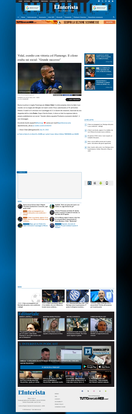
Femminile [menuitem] (68, 17)
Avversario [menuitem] (42, 17)
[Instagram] (106, 1)
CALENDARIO (54, 1)
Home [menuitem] (23, 17)
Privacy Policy (59, 404)
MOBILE (69, 1)
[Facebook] (99, 1)
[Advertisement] (98, 262)
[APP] (90, 183)
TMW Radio (44, 1)
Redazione (35, 1)
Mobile (57, 393)
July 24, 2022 (44, 130)
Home (20, 1)
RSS (56, 396)
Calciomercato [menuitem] (32, 17)
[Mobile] (107, 183)
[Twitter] (102, 1)
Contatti (57, 399)
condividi (66, 95)
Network (27, 1)
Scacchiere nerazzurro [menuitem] (95, 17)
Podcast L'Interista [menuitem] (80, 17)
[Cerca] (113, 17)
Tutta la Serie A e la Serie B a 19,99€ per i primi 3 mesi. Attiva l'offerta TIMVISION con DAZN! (49, 134)
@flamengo (39, 123)
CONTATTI (62, 1)
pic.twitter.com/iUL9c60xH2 (42, 126)
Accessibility (59, 401)
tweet (76, 95)
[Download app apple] (109, 1)
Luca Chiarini (23, 99)
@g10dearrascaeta (64, 123)
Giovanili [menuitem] (59, 17)
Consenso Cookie (60, 407)
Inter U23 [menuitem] (51, 17)
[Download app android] (112, 1)
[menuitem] (18, 17)
